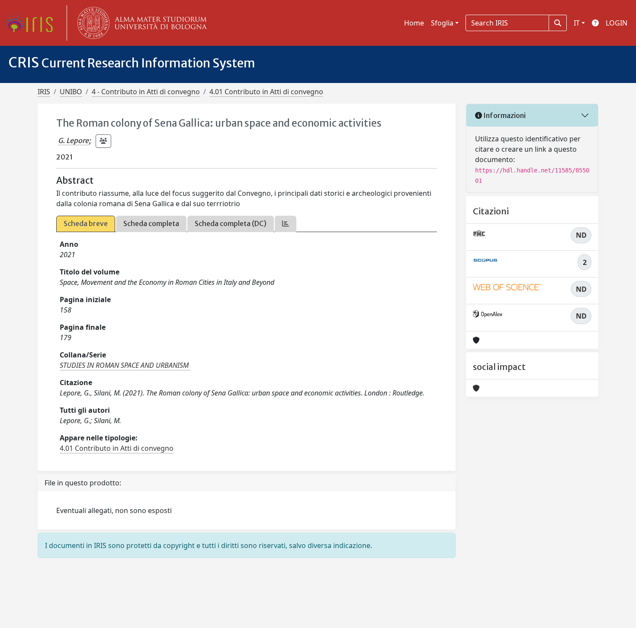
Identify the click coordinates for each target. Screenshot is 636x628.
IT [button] (577, 23)
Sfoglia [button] (442, 23)
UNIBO (71, 91)
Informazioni (504, 115)
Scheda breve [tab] (86, 223)
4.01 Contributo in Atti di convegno (266, 91)
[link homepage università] (140, 23)
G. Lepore (73, 140)
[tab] (285, 224)
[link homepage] (32, 23)
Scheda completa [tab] (151, 223)
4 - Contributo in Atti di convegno (146, 91)
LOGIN (616, 23)
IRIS (44, 91)
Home (414, 23)
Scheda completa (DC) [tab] (231, 223)
